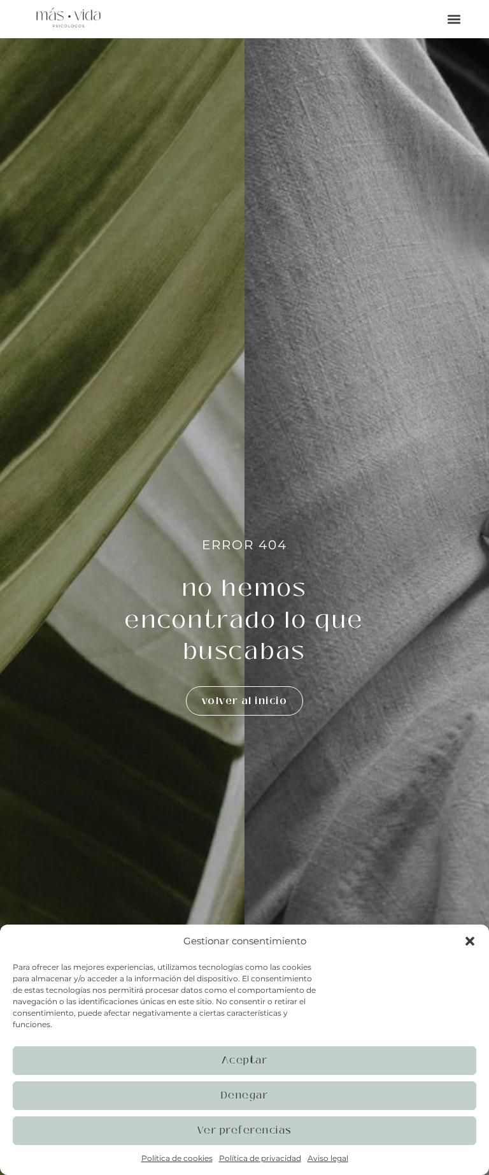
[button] (470, 941)
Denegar (245, 1095)
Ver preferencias (244, 1130)
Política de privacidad (260, 1158)
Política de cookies (177, 1158)
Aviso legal (328, 1158)
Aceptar (245, 1060)
